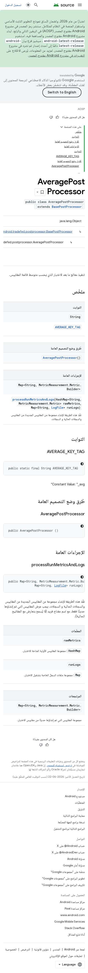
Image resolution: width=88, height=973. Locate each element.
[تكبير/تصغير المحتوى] (61, 127)
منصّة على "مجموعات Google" (68, 872)
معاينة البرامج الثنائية (74, 816)
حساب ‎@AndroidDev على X (68, 852)
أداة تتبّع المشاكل (76, 934)
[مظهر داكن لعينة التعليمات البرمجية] (82, 463)
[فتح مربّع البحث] (36, 4)
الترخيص (25, 949)
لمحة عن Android (74, 949)
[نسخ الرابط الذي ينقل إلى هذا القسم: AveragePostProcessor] (36, 514)
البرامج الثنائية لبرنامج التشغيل (69, 829)
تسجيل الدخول (13, 5)
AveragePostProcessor (60, 358)
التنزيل (81, 809)
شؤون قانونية (41, 949)
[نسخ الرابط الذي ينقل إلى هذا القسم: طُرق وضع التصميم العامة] (34, 501)
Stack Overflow (75, 928)
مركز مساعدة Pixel (75, 908)
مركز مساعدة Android (72, 902)
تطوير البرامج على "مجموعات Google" (63, 878)
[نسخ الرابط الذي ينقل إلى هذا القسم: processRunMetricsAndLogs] (27, 565)
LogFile (57, 407)
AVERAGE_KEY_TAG (67, 327)
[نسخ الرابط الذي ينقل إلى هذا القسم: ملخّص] (68, 292)
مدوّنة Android (76, 859)
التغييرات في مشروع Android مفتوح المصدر (57, 56)
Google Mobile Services (69, 921)
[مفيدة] (57, 117)
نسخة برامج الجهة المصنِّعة (71, 822)
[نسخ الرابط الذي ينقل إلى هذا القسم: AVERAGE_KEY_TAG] (43, 452)
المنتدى (56, 949)
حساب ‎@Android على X (71, 846)
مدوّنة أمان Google (74, 865)
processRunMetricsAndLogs (33, 399)
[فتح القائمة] (80, 5)
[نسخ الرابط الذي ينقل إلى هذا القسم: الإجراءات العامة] (51, 552)
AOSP (81, 109)
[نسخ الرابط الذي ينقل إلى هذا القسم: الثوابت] (67, 439)
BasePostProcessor (67, 207)
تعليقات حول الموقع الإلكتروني (65, 956)
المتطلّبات (80, 802)
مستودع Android (75, 796)
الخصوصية (11, 949)
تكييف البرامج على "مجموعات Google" (63, 885)
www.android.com (72, 915)
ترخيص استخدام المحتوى (59, 765)
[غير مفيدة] (51, 117)
